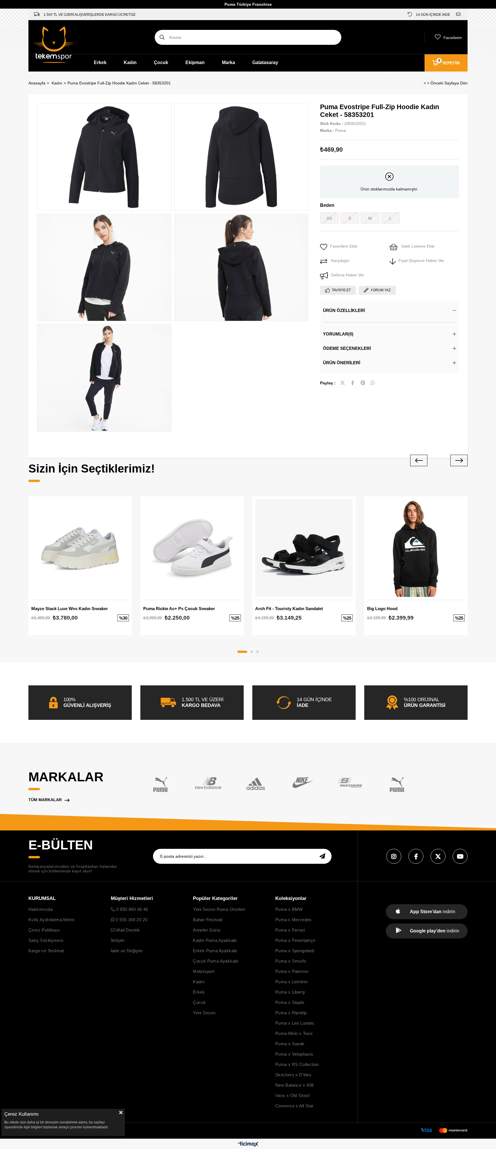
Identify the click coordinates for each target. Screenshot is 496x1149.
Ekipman (195, 62)
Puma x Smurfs (290, 961)
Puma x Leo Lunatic (295, 1023)
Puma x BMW (289, 909)
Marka (228, 62)
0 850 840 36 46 (131, 909)
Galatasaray (265, 62)
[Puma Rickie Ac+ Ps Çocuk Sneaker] (192, 548)
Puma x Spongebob (294, 950)
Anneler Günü (206, 930)
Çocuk (161, 62)
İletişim (118, 940)
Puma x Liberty (290, 992)
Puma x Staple (289, 1002)
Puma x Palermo (292, 971)
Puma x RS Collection (297, 1064)
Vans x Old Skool (292, 1095)
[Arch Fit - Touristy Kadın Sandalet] (304, 548)
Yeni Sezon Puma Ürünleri (219, 909)
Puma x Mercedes (293, 919)
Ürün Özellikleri (344, 310)
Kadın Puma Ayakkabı (215, 940)
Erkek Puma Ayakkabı (215, 950)
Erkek (100, 62)
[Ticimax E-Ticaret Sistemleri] (248, 1145)
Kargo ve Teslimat (46, 950)
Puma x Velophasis (294, 1054)
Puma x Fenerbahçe (295, 940)
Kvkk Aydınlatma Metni (51, 919)
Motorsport (203, 971)
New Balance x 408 (294, 1085)
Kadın (130, 62)
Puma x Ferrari (290, 930)
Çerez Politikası (44, 930)
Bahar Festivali (207, 919)
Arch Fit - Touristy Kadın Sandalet (289, 608)
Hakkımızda (40, 909)
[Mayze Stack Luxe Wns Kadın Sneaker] (80, 548)
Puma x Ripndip (291, 1012)
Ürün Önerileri (341, 362)
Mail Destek (127, 930)
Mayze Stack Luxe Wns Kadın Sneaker (69, 608)
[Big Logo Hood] (416, 548)
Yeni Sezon (204, 1012)
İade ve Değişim (127, 950)
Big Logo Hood (382, 608)
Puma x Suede (290, 1043)
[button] (242, 652)
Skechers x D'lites (293, 1074)
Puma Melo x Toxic (294, 1033)
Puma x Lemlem (291, 981)
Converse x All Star (294, 1105)
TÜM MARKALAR (45, 799)
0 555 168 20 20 (131, 919)
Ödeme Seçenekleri (347, 348)
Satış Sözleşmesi (45, 940)
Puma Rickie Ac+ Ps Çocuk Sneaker (179, 608)
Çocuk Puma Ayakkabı (216, 961)
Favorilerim (452, 38)
